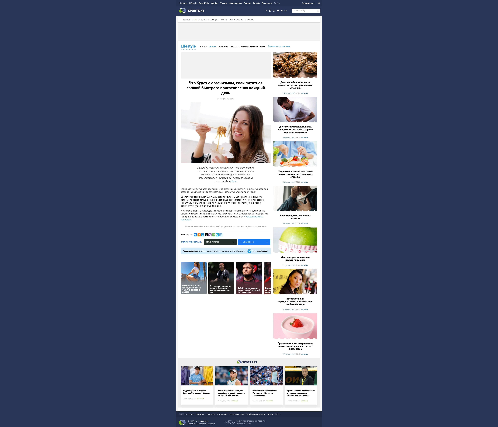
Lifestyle (193, 3)
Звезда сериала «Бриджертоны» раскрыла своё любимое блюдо (295, 301)
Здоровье (235, 46)
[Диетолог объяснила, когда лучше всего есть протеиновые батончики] (295, 65)
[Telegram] (220, 234)
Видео (224, 20)
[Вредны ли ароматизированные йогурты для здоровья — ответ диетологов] (295, 326)
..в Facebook (248, 242)
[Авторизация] (317, 3)
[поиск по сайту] (318, 11)
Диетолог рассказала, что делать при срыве (295, 258)
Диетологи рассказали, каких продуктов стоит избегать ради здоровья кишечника (295, 129)
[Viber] (210, 234)
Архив (270, 414)
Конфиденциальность (256, 414)
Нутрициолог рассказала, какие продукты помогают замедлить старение (295, 174)
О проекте (189, 414)
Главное (183, 3)
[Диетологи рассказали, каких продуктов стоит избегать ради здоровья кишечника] (295, 110)
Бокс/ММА (204, 3)
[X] (206, 234)
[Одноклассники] (199, 234)
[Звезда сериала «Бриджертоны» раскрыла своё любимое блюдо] (295, 282)
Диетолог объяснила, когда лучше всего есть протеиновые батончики (295, 85)
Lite (194, 20)
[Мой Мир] (202, 234)
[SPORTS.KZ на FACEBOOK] (266, 11)
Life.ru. (233, 181)
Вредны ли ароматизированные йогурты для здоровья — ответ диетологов (295, 346)
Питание (212, 46)
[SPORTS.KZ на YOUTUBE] (285, 11)
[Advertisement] (249, 32)
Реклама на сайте (236, 414)
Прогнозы (249, 20)
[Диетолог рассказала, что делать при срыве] (295, 240)
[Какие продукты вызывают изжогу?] (295, 199)
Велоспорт (267, 3)
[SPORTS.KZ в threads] (274, 11)
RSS (278, 414)
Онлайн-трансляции (208, 20)
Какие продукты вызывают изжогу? (295, 217)
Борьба (256, 3)
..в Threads (214, 242)
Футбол (214, 3)
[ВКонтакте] (195, 234)
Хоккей (223, 3)
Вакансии (200, 414)
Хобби (262, 46)
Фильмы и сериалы (249, 46)
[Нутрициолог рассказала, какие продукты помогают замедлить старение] (295, 154)
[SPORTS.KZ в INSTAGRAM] (270, 11)
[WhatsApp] (213, 234)
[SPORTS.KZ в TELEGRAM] (278, 11)
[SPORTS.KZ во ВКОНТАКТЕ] (282, 11)
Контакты (210, 414)
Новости (186, 20)
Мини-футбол (235, 3)
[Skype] (217, 234)
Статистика (222, 414)
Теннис (247, 3)
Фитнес (203, 46)
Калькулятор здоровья (280, 46)
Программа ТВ (235, 20)
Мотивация (223, 46)
